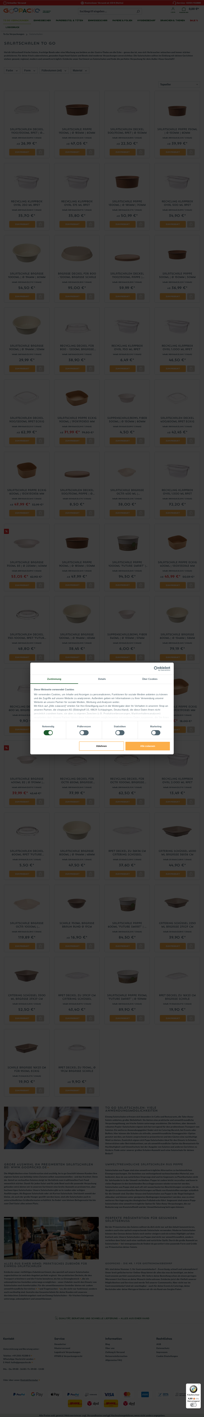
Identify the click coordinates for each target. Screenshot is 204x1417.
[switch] (84, 732)
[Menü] (199, 1385)
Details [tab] (102, 679)
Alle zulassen (147, 746)
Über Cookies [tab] (149, 679)
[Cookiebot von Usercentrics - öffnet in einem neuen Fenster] (156, 668)
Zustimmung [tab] (54, 679)
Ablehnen (101, 746)
